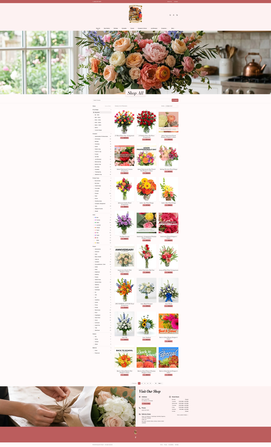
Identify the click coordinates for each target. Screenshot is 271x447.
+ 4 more (149, 417)
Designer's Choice (142, 28)
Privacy (165, 444)
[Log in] (173, 15)
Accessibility (170, 444)
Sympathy (124, 28)
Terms (161, 444)
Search (176, 100)
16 (155, 383)
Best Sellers (107, 28)
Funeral (132, 28)
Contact (176, 1)
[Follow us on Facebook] (135, 437)
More (172, 28)
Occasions (163, 28)
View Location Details (182, 415)
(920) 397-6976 (97, 1)
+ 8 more (144, 422)
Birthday (116, 28)
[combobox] (171, 106)
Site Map (176, 444)
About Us (169, 1)
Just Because (154, 28)
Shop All (98, 28)
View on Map (147, 403)
